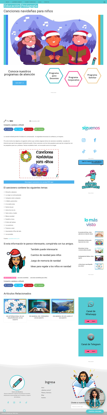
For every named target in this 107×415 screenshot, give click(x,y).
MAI (11, 121)
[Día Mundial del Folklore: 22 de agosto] (99, 258)
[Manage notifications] (4, 410)
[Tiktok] (26, 402)
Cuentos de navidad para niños (46, 255)
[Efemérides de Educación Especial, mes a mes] (99, 242)
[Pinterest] (95, 151)
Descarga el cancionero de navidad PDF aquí (39, 182)
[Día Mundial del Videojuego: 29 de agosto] (39, 306)
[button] (104, 2)
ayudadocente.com (13, 238)
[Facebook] (95, 140)
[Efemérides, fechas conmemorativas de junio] (99, 250)
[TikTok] (83, 151)
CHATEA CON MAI (95, 411)
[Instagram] (83, 140)
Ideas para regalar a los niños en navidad (51, 266)
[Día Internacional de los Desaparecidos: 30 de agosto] (15, 306)
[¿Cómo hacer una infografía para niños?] (99, 266)
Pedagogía (29, 6)
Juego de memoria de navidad (46, 260)
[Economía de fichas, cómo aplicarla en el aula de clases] (99, 234)
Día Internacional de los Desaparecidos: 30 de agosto (15, 317)
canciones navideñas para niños (38, 277)
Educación (12, 6)
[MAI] (5, 121)
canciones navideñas (22, 277)
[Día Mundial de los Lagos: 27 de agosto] (62, 306)
